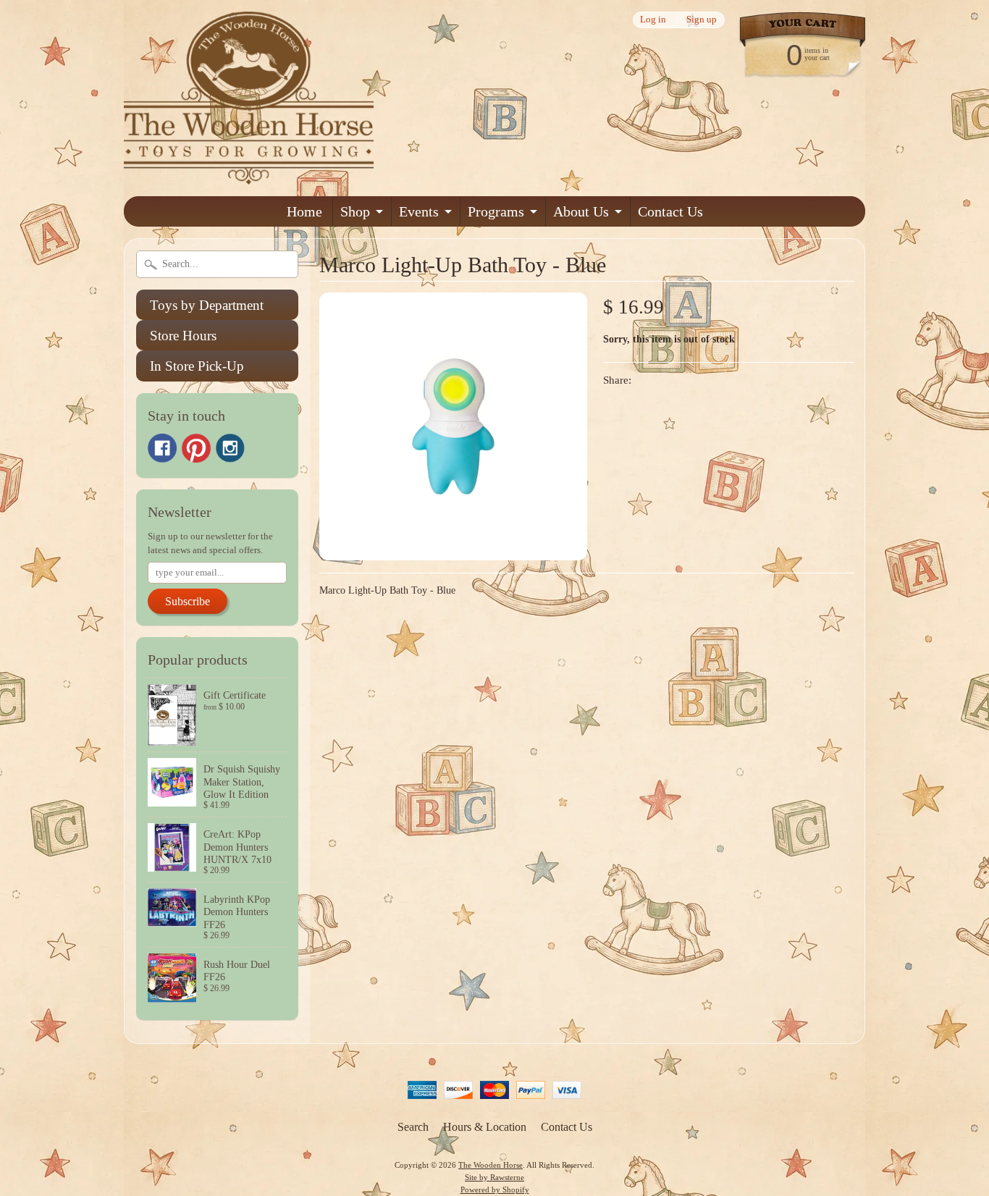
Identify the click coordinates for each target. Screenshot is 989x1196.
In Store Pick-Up (197, 366)
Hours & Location (484, 1127)
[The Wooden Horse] (249, 175)
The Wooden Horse (490, 1165)
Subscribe (187, 601)
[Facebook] (162, 448)
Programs (496, 211)
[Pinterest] (196, 448)
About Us (581, 211)
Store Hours (183, 335)
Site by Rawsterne (494, 1177)
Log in (653, 20)
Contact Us (670, 211)
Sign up (701, 20)
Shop (355, 211)
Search (413, 1127)
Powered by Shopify (494, 1189)
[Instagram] (230, 448)
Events (419, 211)
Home (304, 211)
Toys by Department (207, 305)
